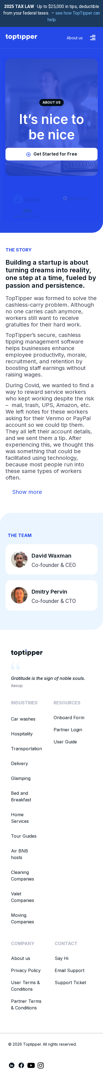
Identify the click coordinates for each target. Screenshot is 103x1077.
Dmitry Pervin (49, 591)
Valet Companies (22, 897)
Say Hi (61, 958)
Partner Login (68, 729)
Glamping (20, 778)
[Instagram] (40, 1065)
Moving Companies (22, 918)
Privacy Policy (26, 970)
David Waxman (51, 555)
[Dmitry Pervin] (19, 595)
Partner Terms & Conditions (26, 1004)
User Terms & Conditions (25, 986)
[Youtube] (30, 1065)
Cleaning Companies (22, 876)
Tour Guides (24, 836)
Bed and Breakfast (21, 796)
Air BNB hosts (19, 854)
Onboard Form (69, 717)
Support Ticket (70, 982)
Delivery (19, 763)
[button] (93, 37)
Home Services (20, 818)
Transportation (26, 748)
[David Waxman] (19, 559)
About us (20, 958)
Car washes (23, 719)
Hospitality (22, 734)
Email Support (69, 970)
